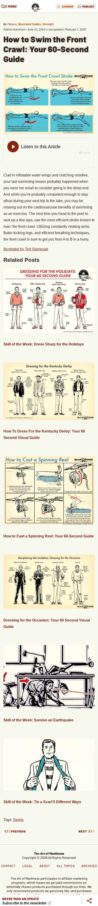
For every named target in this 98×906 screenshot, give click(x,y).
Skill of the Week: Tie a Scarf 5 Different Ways (42, 802)
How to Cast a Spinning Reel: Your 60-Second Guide (48, 536)
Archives (89, 866)
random (67, 6)
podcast (88, 6)
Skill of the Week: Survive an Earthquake (38, 720)
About (44, 866)
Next (83, 831)
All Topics (66, 866)
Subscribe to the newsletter (24, 903)
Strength (48, 24)
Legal (27, 866)
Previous (18, 831)
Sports (18, 820)
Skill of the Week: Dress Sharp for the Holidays (43, 344)
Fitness (12, 24)
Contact (8, 866)
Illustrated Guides (29, 24)
